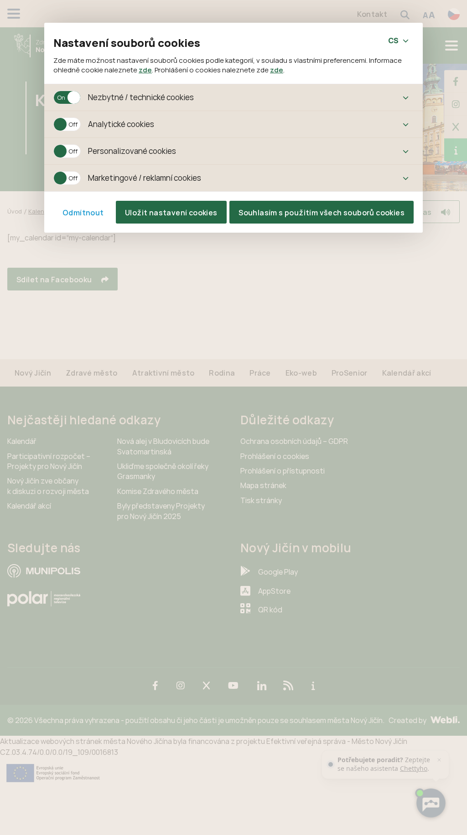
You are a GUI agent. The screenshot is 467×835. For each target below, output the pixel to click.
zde (145, 69)
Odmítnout (83, 213)
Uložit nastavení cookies (171, 213)
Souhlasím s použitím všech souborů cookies (322, 213)
